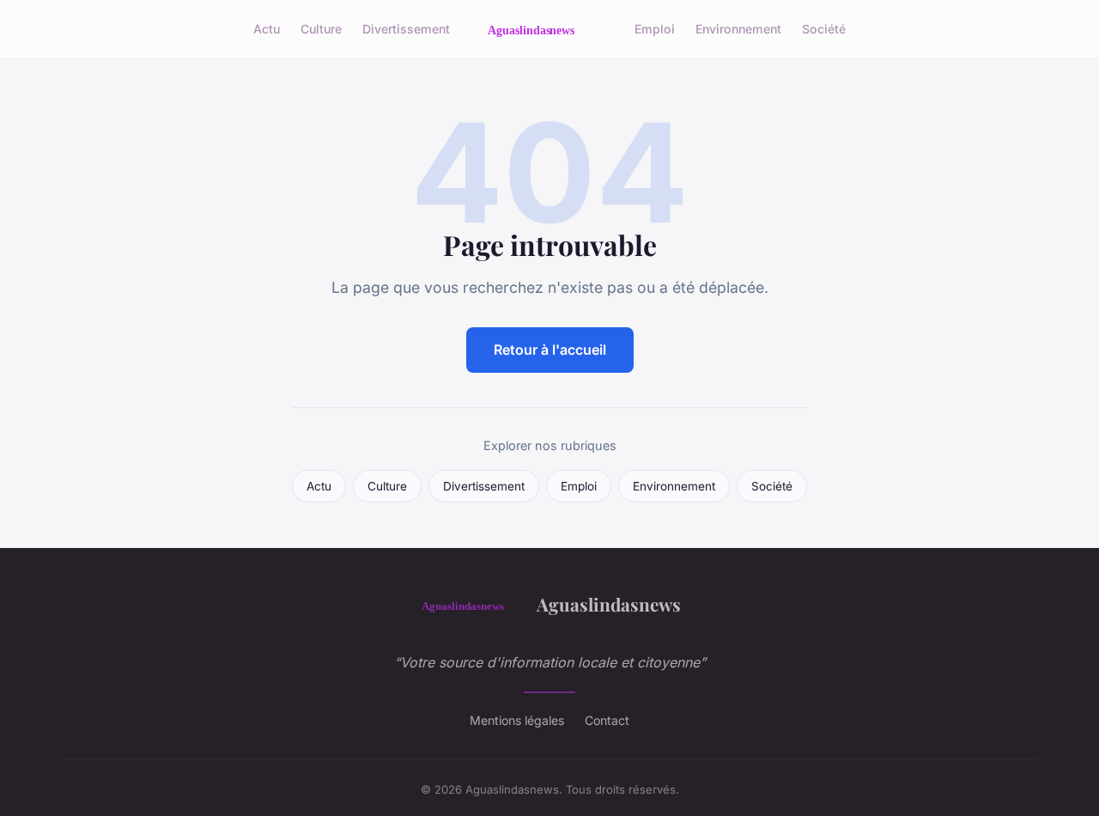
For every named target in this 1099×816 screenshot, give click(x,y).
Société (824, 28)
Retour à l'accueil (550, 349)
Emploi (655, 28)
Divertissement (406, 28)
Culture (321, 28)
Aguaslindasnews (609, 604)
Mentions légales (517, 720)
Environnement (738, 28)
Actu (266, 28)
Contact (607, 720)
